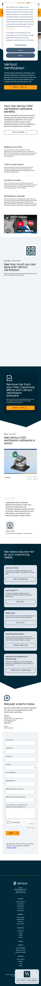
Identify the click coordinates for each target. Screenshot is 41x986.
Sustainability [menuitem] (20, 919)
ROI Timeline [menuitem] (20, 924)
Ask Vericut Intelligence (27, 980)
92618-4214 (7, 723)
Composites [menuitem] (20, 910)
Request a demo (18, 87)
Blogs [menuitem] (20, 933)
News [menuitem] (20, 965)
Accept (20, 50)
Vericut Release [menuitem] (20, 948)
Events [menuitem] (20, 937)
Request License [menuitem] (20, 950)
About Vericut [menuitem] (20, 959)
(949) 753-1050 (8, 728)
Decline (20, 55)
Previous (29, 478)
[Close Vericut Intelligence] (37, 971)
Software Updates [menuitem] (20, 952)
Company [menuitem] (20, 956)
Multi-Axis (20, 623)
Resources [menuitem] (20, 928)
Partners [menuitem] (20, 921)
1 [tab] (4, 477)
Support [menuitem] (20, 945)
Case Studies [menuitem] (20, 917)
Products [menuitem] (20, 898)
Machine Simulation (20, 645)
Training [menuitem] (20, 941)
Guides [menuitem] (20, 935)
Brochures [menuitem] (20, 931)
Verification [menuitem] (20, 904)
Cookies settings (20, 45)
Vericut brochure (18, 132)
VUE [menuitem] (20, 963)
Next (35, 478)
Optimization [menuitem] (20, 906)
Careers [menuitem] (20, 961)
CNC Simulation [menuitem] (20, 901)
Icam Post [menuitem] (20, 908)
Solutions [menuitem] (20, 914)
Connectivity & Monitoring (20, 670)
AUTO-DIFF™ (20, 602)
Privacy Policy (10, 29)
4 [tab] (9, 477)
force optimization (20, 579)
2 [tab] (6, 477)
